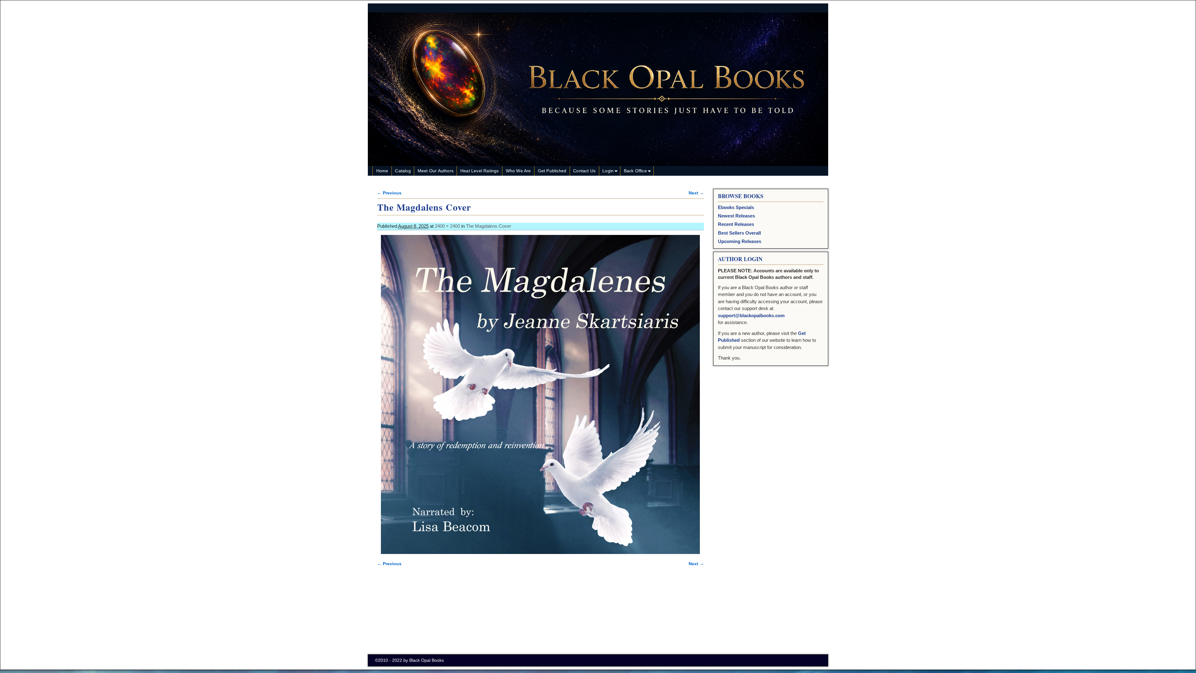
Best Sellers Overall (739, 233)
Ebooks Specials (736, 207)
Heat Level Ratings (479, 170)
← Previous (389, 193)
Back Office (635, 170)
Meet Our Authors (435, 170)
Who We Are (518, 170)
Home (382, 170)
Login (608, 170)
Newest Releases (736, 215)
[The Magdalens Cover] (540, 394)
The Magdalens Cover (488, 226)
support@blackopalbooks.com (751, 315)
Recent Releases (736, 224)
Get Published (552, 170)
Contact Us (584, 170)
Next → (696, 193)
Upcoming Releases (739, 241)
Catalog (403, 170)
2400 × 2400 (447, 226)
